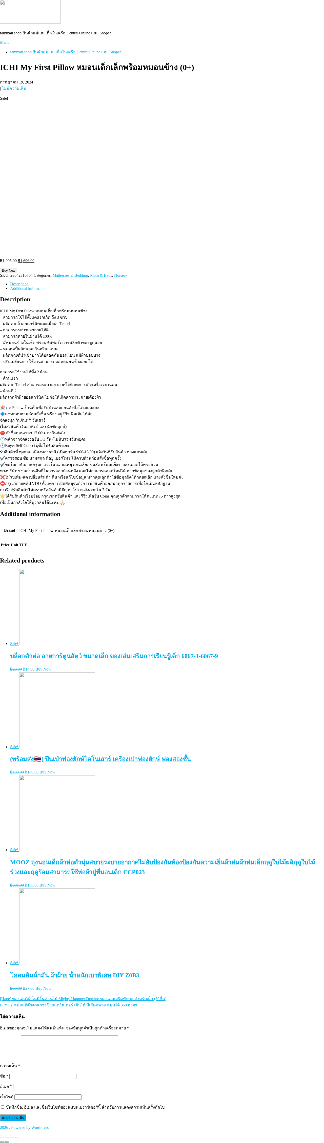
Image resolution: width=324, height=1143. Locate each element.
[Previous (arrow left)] (2, 1142)
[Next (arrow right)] (7, 1142)
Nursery (120, 275)
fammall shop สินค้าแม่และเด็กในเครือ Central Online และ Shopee (66, 52)
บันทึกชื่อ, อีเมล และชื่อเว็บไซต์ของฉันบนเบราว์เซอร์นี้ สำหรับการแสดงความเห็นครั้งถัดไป (85, 1107)
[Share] (7, 1137)
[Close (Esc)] (2, 1137)
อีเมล (6, 1086)
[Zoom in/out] (17, 1137)
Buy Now (8, 270)
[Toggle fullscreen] (12, 1137)
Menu (4, 42)
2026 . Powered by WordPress (24, 1127)
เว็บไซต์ (6, 1097)
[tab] (167, 284)
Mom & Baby (101, 275)
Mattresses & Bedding (70, 275)
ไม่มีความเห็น (14, 88)
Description (19, 284)
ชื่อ (4, 1076)
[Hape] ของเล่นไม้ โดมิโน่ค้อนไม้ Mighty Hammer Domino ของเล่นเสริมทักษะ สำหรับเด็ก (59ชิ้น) (83, 999)
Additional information (28, 288)
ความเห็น (10, 1066)
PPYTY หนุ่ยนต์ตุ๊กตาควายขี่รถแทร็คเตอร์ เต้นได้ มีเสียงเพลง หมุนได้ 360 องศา (68, 1005)
